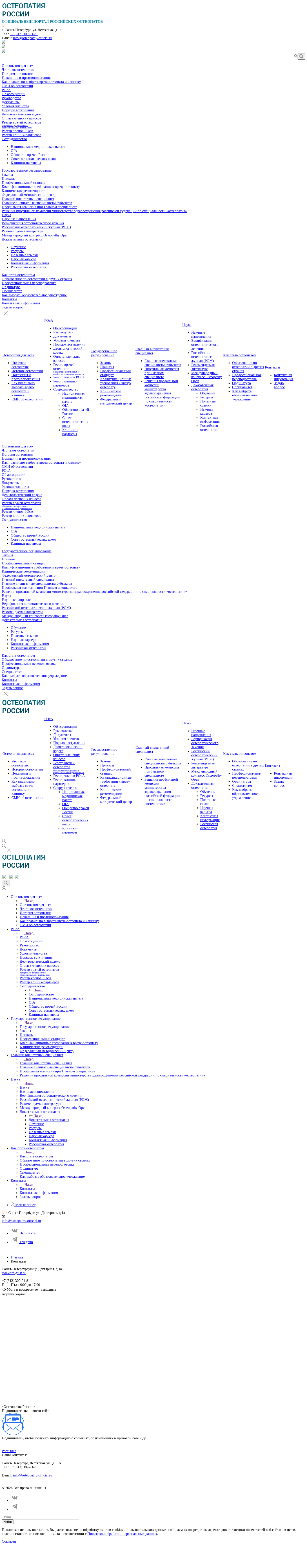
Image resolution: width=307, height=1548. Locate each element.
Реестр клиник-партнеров (21, 135)
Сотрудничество (14, 139)
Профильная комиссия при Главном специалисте (39, 207)
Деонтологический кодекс (22, 114)
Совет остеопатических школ (33, 159)
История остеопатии (17, 74)
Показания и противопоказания (26, 78)
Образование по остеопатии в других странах (37, 279)
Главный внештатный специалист (28, 199)
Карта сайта (123, 1484)
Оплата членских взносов (21, 118)
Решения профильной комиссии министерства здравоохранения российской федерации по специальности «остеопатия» (94, 211)
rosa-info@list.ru (14, 1273)
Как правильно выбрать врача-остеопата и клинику (41, 82)
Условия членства (15, 106)
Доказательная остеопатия (22, 239)
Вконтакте (28, 1233)
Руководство (11, 98)
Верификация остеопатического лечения (33, 223)
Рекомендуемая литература (22, 231)
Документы (11, 102)
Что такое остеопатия (18, 70)
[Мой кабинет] (296, 57)
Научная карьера (23, 259)
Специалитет (12, 291)
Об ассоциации (13, 94)
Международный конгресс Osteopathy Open (35, 235)
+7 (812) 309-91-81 (24, 34)
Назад (28, 901)
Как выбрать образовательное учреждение (34, 295)
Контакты (9, 299)
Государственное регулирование (26, 170)
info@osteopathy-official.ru (32, 38)
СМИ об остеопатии (17, 86)
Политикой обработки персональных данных (122, 1534)
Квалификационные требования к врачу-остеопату (41, 187)
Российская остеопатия (28, 267)
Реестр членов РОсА (17, 131)
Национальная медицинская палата (38, 146)
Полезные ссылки (24, 255)
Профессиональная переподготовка (29, 283)
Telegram (26, 1242)
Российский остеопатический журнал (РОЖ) (36, 227)
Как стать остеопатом (18, 275)
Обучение (18, 247)
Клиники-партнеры (26, 163)
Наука (6, 215)
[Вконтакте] (15, 1500)
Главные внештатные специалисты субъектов (37, 203)
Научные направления (19, 219)
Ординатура (11, 287)
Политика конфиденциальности (23, 1484)
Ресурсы (17, 251)
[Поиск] (301, 57)
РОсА (6, 90)
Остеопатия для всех (17, 65)
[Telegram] (15, 1509)
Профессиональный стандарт (24, 182)
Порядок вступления (18, 110)
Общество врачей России (30, 155)
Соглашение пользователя (66, 1484)
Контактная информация (30, 263)
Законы (7, 174)
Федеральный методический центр (29, 195)
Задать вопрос (12, 307)
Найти (8, 1521)
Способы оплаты (100, 1484)
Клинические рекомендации (23, 191)
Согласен (9, 1541)
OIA (14, 151)
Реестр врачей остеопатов (21, 124)
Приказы (9, 178)
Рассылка (9, 1451)
